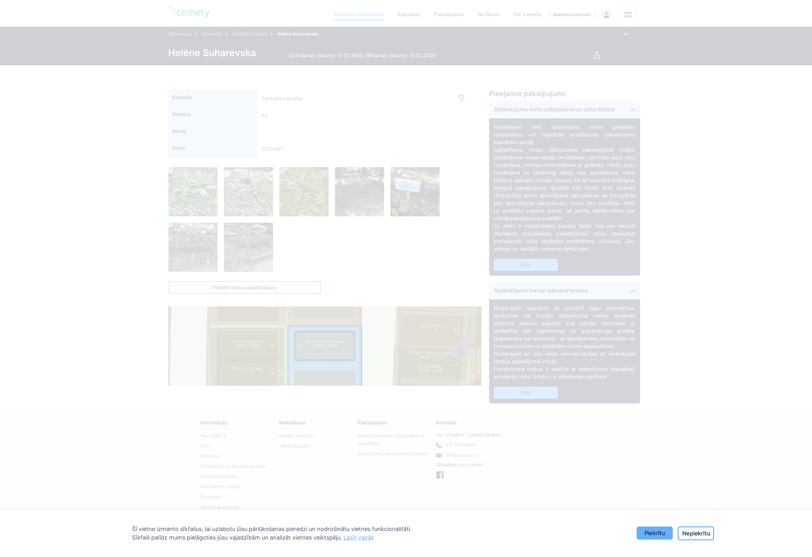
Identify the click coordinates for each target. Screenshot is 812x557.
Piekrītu (655, 533)
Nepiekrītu (696, 533)
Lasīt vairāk (359, 537)
